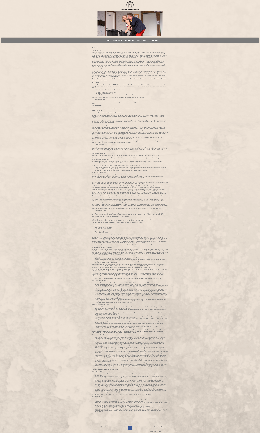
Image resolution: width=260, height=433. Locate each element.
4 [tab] (130, 36)
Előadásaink (117, 40)
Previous (3, 23)
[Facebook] (130, 428)
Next (256, 23)
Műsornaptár (129, 40)
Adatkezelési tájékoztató (156, 426)
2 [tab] (128, 36)
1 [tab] (126, 36)
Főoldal (107, 40)
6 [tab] (133, 36)
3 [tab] (129, 36)
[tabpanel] (130, 23)
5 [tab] (132, 36)
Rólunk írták (154, 40)
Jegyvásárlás (141, 40)
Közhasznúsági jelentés (155, 431)
